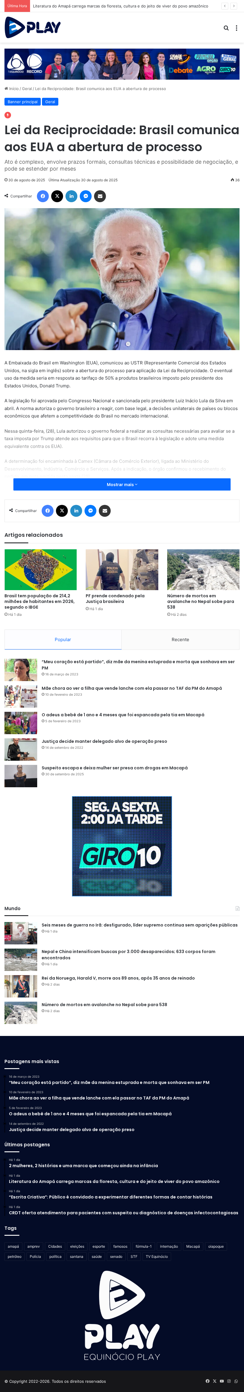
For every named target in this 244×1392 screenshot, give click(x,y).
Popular (63, 639)
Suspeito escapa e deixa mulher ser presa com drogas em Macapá (115, 768)
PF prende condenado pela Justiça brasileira (115, 598)
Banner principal (22, 101)
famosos (120, 1246)
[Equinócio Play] (32, 27)
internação (169, 1246)
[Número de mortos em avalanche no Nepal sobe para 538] (203, 569)
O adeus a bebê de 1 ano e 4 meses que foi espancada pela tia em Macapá (123, 715)
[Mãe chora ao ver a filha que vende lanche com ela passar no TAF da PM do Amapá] (20, 696)
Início (13, 88)
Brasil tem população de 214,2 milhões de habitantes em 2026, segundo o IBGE (39, 601)
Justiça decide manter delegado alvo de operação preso (104, 741)
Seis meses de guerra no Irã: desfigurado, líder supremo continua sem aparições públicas (140, 925)
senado (116, 1256)
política (55, 1256)
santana (76, 1256)
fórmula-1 (144, 1246)
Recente (180, 639)
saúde (97, 1256)
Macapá (193, 1246)
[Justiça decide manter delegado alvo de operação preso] (20, 749)
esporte (99, 1246)
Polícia (35, 1256)
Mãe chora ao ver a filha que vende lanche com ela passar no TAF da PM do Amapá (132, 688)
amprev (33, 1246)
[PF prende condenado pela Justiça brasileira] (122, 569)
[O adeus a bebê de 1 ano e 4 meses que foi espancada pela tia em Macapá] (20, 723)
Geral (27, 88)
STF (134, 1256)
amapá (13, 1246)
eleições (77, 1246)
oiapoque (216, 1246)
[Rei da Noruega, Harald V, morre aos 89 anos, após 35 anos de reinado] (20, 986)
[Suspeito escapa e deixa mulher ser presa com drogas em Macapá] (20, 776)
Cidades (55, 1246)
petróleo (14, 1256)
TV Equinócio (157, 1256)
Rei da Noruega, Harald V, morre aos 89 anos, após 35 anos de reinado (118, 978)
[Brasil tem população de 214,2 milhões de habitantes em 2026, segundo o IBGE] (40, 569)
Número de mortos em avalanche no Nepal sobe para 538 (200, 601)
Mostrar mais (121, 484)
